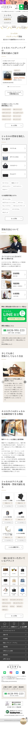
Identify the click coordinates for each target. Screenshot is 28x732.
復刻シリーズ (15, 183)
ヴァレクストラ (7, 603)
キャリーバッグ (17, 109)
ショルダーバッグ (18, 112)
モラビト (5, 609)
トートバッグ (17, 116)
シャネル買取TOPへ (14, 547)
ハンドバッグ (17, 119)
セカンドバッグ (7, 116)
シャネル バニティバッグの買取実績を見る (14, 93)
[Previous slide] (3, 382)
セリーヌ (5, 599)
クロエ (12, 606)
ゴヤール (5, 606)
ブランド (17, 70)
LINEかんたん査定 (8, 650)
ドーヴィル (5, 183)
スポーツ (5, 189)
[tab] (8, 86)
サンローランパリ (18, 603)
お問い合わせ (6, 659)
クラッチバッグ (7, 112)
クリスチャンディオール (16, 599)
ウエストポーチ (7, 109)
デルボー (20, 606)
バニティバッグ (7, 119)
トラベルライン (17, 186)
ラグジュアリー (7, 186)
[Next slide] (25, 382)
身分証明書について (6, 344)
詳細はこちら (7, 503)
